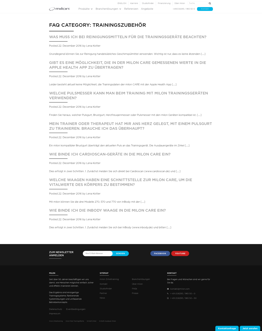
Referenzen (131, 9)
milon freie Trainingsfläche (75, 321)
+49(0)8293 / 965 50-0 (184, 9)
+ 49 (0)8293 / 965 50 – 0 (182, 294)
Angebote (147, 9)
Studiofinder (148, 3)
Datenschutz (55, 309)
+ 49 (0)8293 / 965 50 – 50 (183, 298)
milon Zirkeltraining (109, 279)
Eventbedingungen (75, 309)
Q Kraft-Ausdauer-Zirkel (107, 321)
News (102, 298)
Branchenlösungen (107, 9)
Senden (120, 253)
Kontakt (205, 9)
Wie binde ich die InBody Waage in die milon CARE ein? (107, 210)
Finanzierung (164, 3)
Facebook (160, 253)
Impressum (54, 314)
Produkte (84, 9)
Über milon (179, 3)
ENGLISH (122, 3)
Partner (103, 293)
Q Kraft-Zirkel (91, 321)
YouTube (180, 253)
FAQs (134, 289)
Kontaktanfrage (227, 328)
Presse (135, 293)
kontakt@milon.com (180, 289)
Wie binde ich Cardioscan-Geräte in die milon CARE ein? (110, 154)
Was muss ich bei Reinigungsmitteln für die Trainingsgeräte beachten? (127, 37)
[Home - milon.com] (63, 8)
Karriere (134, 3)
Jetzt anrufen (249, 328)
